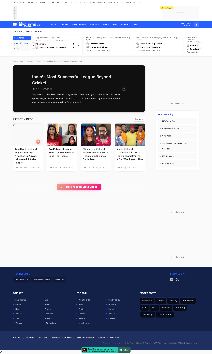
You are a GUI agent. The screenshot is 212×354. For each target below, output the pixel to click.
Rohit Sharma (167, 163)
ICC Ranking (50, 323)
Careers (101, 338)
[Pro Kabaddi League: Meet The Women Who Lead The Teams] (62, 135)
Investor (68, 338)
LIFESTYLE (68, 2)
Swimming (147, 314)
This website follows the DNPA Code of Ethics (123, 343)
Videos (38, 31)
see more (139, 119)
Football (64, 24)
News (29, 31)
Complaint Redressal (85, 338)
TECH (85, 2)
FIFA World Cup (168, 121)
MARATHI (136, 2)
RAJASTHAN (119, 2)
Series (48, 300)
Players (48, 318)
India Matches (22, 43)
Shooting (180, 307)
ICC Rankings (167, 156)
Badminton (188, 300)
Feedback (42, 338)
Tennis (106, 24)
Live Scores (20, 300)
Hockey (173, 300)
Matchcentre (84, 323)
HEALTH (77, 2)
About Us (30, 338)
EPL (17, 48)
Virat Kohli (166, 136)
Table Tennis (164, 314)
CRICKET (51, 2)
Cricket (53, 24)
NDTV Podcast (79, 24)
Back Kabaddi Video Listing (81, 186)
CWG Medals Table (170, 128)
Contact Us (114, 338)
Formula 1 (94, 24)
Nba (154, 307)
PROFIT (31, 2)
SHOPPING (101, 2)
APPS (110, 2)
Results (48, 304)
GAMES (92, 2)
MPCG (128, 2)
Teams (18, 318)
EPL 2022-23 (114, 300)
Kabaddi (125, 24)
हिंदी (37, 2)
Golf (115, 24)
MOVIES (43, 2)
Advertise (17, 338)
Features (49, 313)
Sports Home (18, 61)
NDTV (16, 2)
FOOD (59, 2)
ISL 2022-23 (84, 300)
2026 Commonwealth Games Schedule (174, 146)
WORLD (23, 2)
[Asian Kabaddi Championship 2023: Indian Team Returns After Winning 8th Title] (130, 135)
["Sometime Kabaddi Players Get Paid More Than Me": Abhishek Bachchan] (96, 135)
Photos (48, 309)
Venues (18, 323)
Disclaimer (55, 338)
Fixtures (18, 304)
